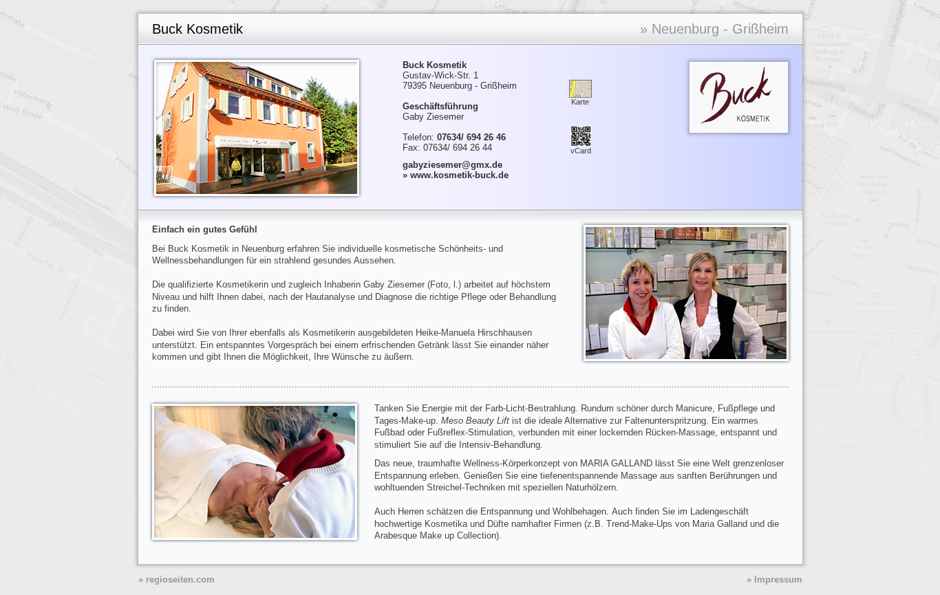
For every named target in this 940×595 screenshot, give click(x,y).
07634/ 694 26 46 (471, 137)
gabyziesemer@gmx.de (452, 165)
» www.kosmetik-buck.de (456, 175)
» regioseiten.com (176, 579)
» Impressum (774, 579)
